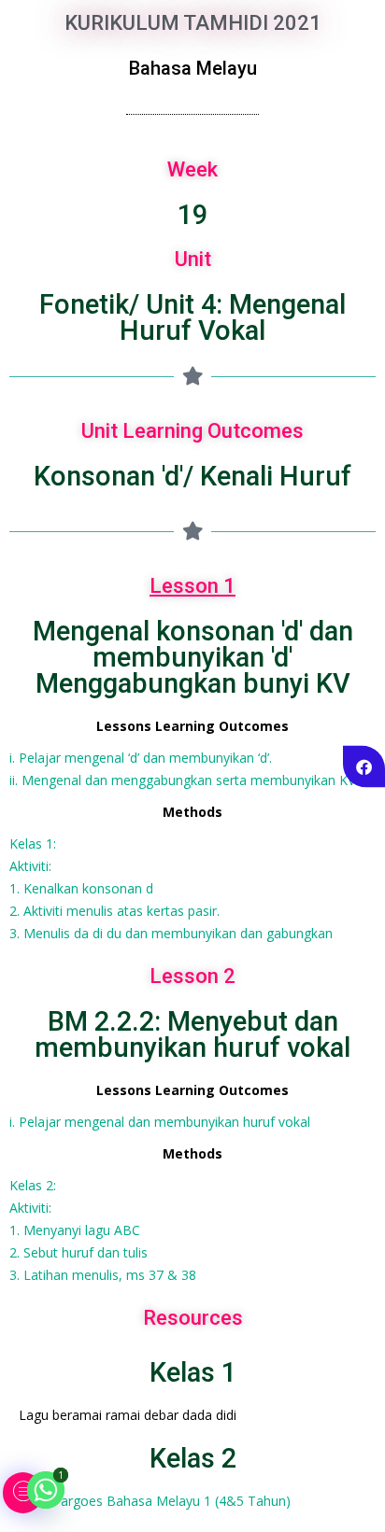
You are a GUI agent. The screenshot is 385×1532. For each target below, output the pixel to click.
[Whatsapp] (45, 1490)
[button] (23, 1492)
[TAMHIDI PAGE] (364, 766)
